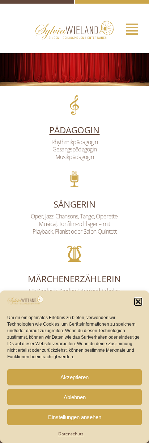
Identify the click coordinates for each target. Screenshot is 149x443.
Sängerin (74, 204)
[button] (138, 301)
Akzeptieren (74, 377)
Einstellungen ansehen (74, 417)
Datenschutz (71, 434)
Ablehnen (75, 397)
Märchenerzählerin (74, 279)
